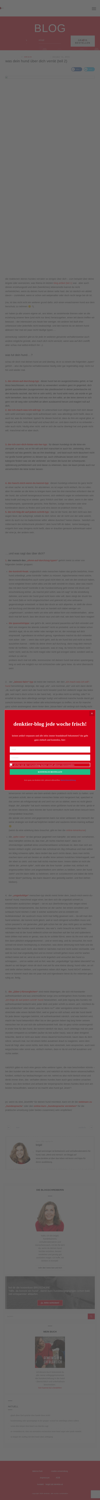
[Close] (92, 713)
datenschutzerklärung (68, 780)
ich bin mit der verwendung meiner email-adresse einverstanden (44, 765)
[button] (50, 765)
